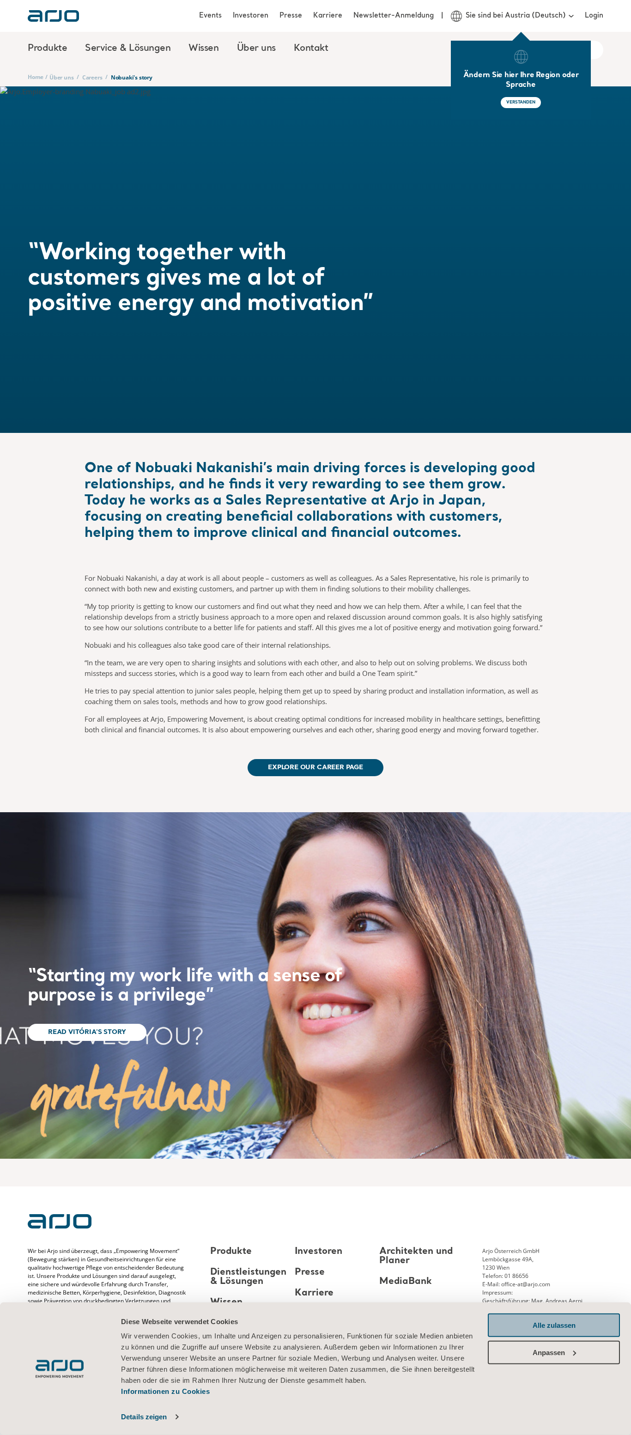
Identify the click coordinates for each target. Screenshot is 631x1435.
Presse (290, 16)
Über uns (61, 77)
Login (594, 16)
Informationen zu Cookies (165, 1391)
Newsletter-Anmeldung (393, 16)
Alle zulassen (554, 1325)
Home (35, 77)
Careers (92, 77)
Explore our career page (315, 767)
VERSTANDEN (520, 102)
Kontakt (311, 48)
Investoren (250, 16)
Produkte (231, 1251)
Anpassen (549, 1352)
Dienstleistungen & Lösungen (248, 1277)
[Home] (53, 16)
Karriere (327, 16)
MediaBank (405, 1281)
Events (210, 16)
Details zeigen (144, 1417)
